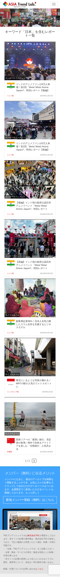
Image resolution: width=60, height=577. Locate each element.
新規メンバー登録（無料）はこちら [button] (30, 499)
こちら (40, 569)
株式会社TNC (34, 535)
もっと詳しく (33, 492)
